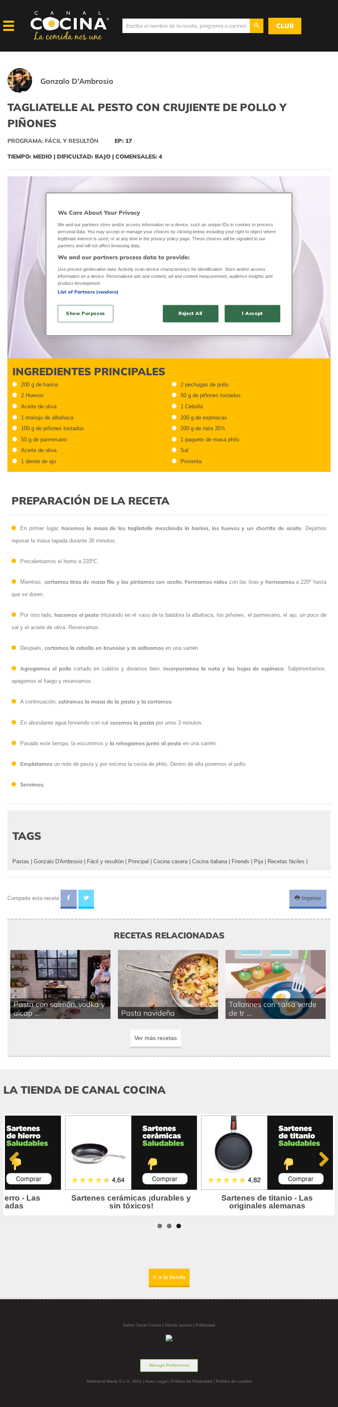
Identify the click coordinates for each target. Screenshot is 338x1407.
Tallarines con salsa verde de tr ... (273, 1009)
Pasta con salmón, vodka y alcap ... (59, 1009)
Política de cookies (234, 1381)
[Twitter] (86, 899)
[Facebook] (69, 899)
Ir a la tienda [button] (169, 1277)
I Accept (252, 313)
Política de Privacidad (191, 1381)
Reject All (190, 313)
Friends (240, 861)
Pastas (20, 861)
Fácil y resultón (105, 861)
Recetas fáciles (286, 861)
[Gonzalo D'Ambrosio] (70, 91)
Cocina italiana (209, 861)
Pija (258, 861)
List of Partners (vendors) (88, 292)
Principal (138, 861)
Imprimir (310, 898)
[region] (169, 264)
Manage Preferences (169, 1365)
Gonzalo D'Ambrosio (58, 861)
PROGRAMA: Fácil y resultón (53, 140)
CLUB (285, 26)
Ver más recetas (155, 1038)
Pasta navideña (148, 1012)
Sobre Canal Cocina (142, 1325)
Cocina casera (170, 861)
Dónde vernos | (180, 1325)
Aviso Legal (156, 1381)
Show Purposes (85, 313)
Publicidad (205, 1325)
